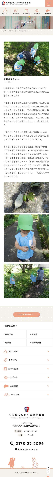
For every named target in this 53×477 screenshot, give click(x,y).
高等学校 (9, 334)
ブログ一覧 (12, 31)
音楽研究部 (36, 342)
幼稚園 (8, 342)
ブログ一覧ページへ (25, 314)
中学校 (34, 334)
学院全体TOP (11, 326)
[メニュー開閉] (49, 3)
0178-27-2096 (30, 443)
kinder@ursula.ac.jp (28, 449)
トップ (3, 31)
